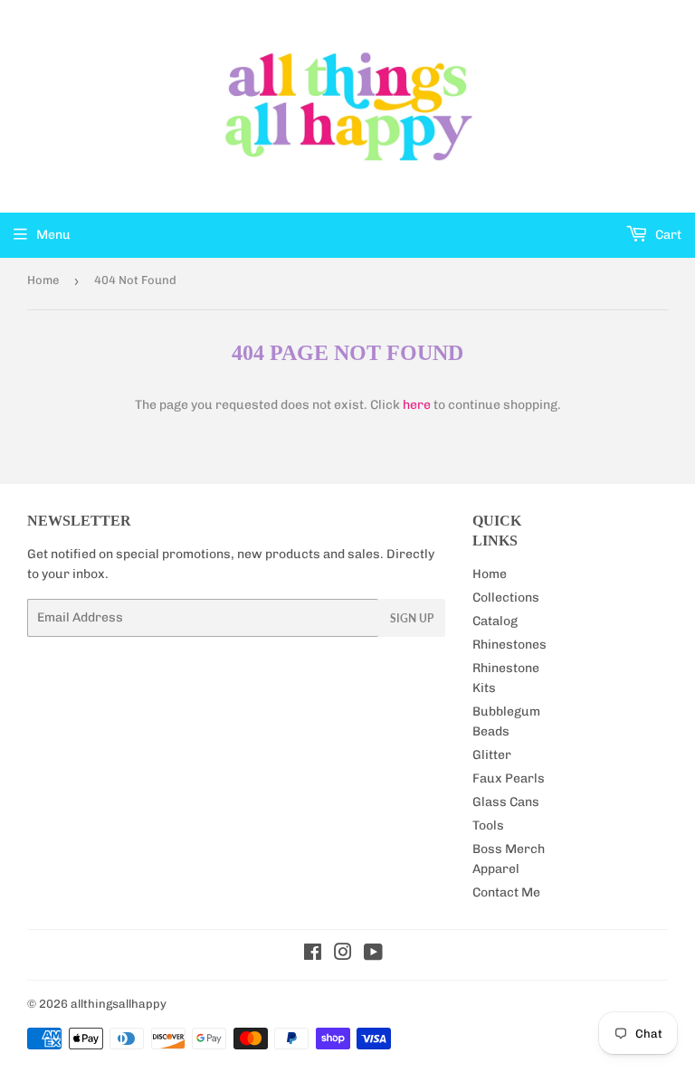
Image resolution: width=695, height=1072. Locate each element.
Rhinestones (509, 644)
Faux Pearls (508, 778)
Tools (488, 825)
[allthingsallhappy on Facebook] (312, 955)
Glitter (491, 755)
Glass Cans (505, 802)
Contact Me (506, 892)
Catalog (495, 621)
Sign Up (411, 618)
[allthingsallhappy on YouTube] (373, 955)
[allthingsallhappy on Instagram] (343, 955)
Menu (53, 234)
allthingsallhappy (119, 1003)
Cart (666, 234)
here (417, 405)
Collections (505, 597)
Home (43, 280)
